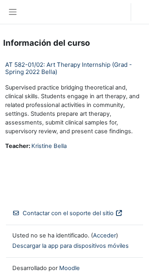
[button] (117, 12)
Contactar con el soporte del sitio (68, 213)
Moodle (69, 268)
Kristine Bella (49, 146)
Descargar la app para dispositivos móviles (70, 245)
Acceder (142, 12)
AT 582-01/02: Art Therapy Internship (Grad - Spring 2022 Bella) (68, 68)
